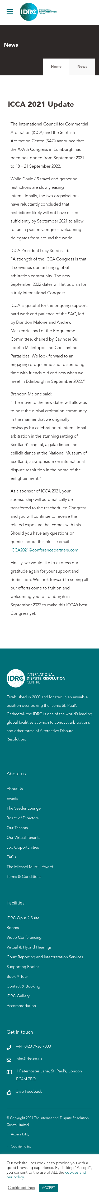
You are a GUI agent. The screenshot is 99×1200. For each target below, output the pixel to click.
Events (12, 799)
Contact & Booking (23, 987)
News (82, 67)
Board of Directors (23, 818)
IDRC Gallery (18, 996)
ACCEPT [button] (48, 1188)
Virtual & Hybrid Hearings (29, 948)
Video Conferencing (24, 938)
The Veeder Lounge (24, 809)
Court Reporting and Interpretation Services (45, 957)
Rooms (13, 928)
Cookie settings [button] (21, 1188)
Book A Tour (17, 977)
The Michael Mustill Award (30, 867)
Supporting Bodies (23, 967)
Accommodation (21, 1006)
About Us (15, 789)
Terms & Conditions (24, 877)
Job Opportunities (23, 848)
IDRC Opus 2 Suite (23, 918)
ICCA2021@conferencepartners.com (44, 550)
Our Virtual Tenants (23, 838)
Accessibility (20, 1134)
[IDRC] (36, 684)
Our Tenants (17, 828)
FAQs (11, 857)
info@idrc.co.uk (29, 1059)
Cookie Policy (21, 1146)
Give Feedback (29, 1092)
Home (56, 67)
